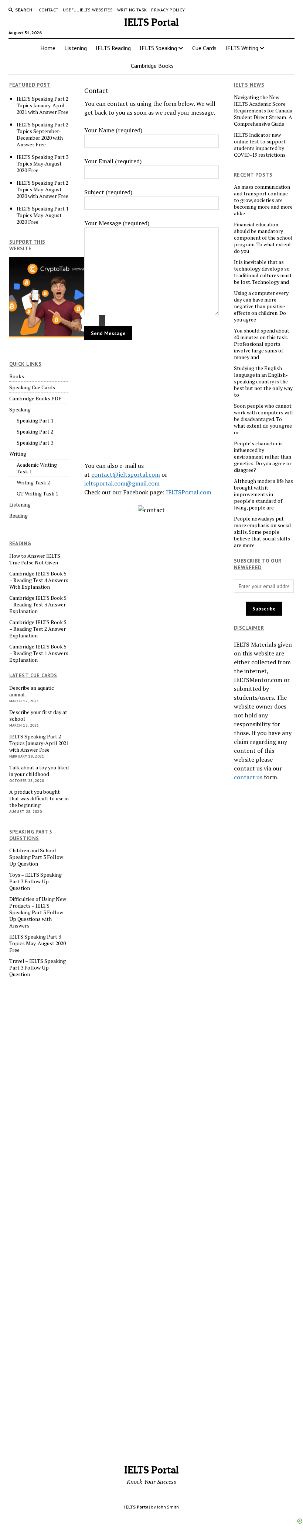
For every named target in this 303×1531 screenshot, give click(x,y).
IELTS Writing (241, 48)
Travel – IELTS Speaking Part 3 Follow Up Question (37, 968)
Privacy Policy (168, 10)
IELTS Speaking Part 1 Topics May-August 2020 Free (42, 215)
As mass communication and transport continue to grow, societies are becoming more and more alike (263, 200)
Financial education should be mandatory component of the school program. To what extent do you (263, 237)
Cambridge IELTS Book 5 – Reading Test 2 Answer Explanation (38, 629)
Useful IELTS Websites (88, 10)
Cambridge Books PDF (35, 398)
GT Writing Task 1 (37, 493)
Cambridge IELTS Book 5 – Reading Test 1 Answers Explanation (38, 653)
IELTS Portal (151, 22)
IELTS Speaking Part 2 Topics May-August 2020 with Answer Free (42, 189)
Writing (17, 453)
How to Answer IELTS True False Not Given (34, 559)
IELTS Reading (113, 48)
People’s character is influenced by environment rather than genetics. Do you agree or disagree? (263, 456)
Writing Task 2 (33, 482)
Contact (49, 10)
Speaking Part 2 (35, 431)
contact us (248, 777)
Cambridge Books (152, 65)
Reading (18, 515)
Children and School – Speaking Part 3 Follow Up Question (36, 857)
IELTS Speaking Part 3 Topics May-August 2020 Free (42, 164)
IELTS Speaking (158, 48)
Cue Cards (204, 48)
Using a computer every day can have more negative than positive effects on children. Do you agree (261, 306)
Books (16, 376)
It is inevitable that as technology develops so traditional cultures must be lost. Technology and (263, 272)
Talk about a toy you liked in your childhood (39, 770)
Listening (75, 48)
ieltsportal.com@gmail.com (122, 483)
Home (47, 48)
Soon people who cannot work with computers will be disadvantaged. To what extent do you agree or (263, 419)
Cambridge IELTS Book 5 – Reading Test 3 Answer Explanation (38, 605)
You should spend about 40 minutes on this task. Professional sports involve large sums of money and (261, 344)
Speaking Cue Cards (32, 387)
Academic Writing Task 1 (37, 468)
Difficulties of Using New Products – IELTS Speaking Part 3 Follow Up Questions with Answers (37, 912)
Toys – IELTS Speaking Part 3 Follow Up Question (35, 881)
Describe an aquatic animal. (31, 691)
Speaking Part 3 (35, 442)
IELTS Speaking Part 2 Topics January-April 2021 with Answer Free (42, 105)
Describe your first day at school (38, 715)
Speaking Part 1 (35, 420)
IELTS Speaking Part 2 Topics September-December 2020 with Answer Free (42, 134)
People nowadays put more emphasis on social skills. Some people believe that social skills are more (262, 532)
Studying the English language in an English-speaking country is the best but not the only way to (263, 381)
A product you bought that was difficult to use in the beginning (39, 798)
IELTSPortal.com (188, 492)
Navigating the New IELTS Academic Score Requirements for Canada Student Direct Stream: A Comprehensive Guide (263, 110)
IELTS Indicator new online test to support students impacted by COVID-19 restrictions (260, 145)
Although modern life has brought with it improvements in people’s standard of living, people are (263, 494)
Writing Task (132, 10)
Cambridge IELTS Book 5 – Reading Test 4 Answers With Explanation (38, 580)
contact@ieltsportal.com (125, 474)
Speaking (20, 409)
